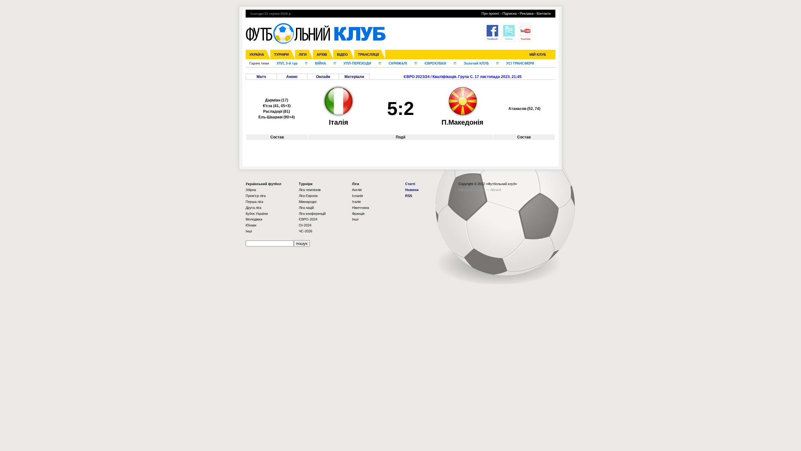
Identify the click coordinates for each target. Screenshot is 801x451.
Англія (357, 190)
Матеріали (354, 77)
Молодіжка (254, 219)
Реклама (526, 13)
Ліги (303, 54)
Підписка (510, 13)
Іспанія (357, 196)
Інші (249, 231)
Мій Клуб (537, 54)
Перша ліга (254, 202)
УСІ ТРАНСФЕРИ (520, 63)
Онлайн (323, 77)
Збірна (251, 190)
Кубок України (257, 213)
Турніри (281, 54)
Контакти (544, 13)
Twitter (509, 32)
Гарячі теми (259, 63)
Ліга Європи (308, 196)
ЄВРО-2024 (308, 219)
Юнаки (251, 225)
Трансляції (368, 54)
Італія (356, 202)
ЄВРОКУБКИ (435, 63)
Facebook (492, 32)
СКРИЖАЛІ (398, 63)
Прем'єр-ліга (256, 196)
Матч (261, 77)
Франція (358, 213)
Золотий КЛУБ (476, 63)
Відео (342, 54)
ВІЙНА (320, 63)
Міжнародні (307, 202)
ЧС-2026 (305, 231)
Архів (322, 54)
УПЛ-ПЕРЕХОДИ (357, 63)
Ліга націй (306, 208)
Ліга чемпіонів (310, 190)
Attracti (495, 190)
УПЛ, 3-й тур (287, 63)
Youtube (525, 32)
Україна (256, 54)
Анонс (292, 77)
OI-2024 (305, 225)
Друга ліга (253, 208)
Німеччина (360, 208)
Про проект (490, 13)
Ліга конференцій (312, 213)
